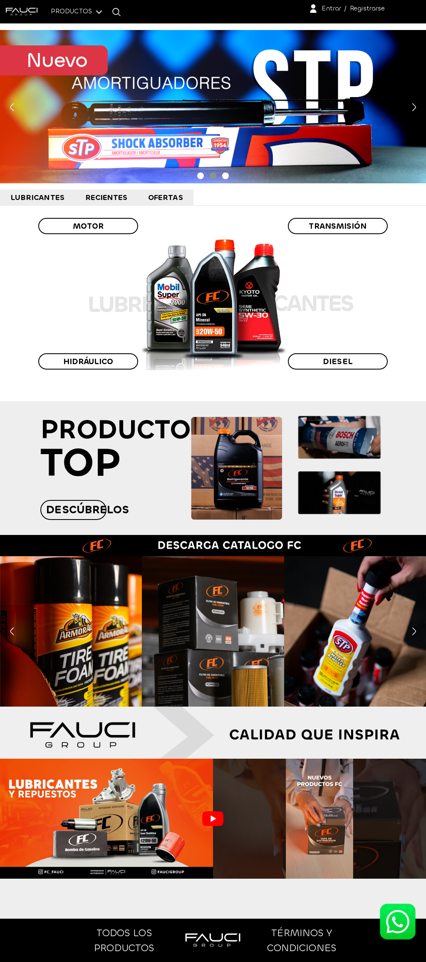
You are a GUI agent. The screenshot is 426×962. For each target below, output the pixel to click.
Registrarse (367, 8)
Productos (72, 11)
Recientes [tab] (106, 197)
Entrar (331, 8)
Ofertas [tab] (165, 197)
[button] (200, 175)
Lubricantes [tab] (37, 197)
